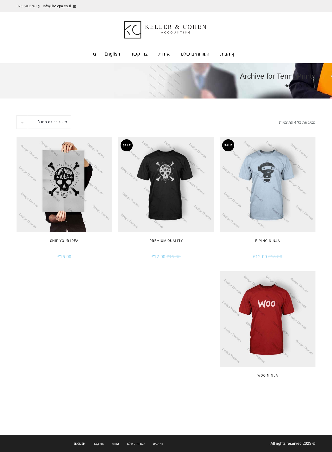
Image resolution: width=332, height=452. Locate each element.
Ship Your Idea (64, 240)
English (112, 54)
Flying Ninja (267, 240)
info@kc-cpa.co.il (57, 6)
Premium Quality (166, 240)
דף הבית (228, 54)
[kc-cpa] (166, 29)
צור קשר (139, 54)
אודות (164, 54)
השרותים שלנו (195, 54)
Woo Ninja (267, 375)
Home (289, 86)
